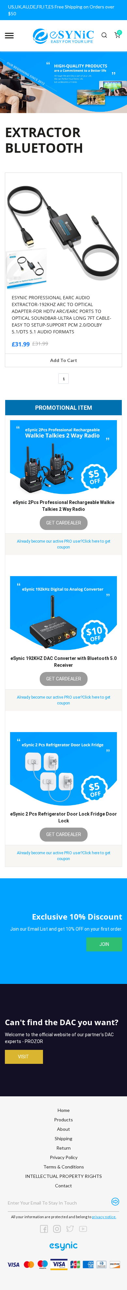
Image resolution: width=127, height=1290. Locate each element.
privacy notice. (104, 1217)
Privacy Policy (64, 1157)
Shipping (63, 1138)
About (63, 1129)
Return (63, 1148)
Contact (63, 1185)
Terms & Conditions (63, 1166)
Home (64, 1110)
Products (63, 1119)
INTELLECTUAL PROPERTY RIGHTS (63, 1176)
